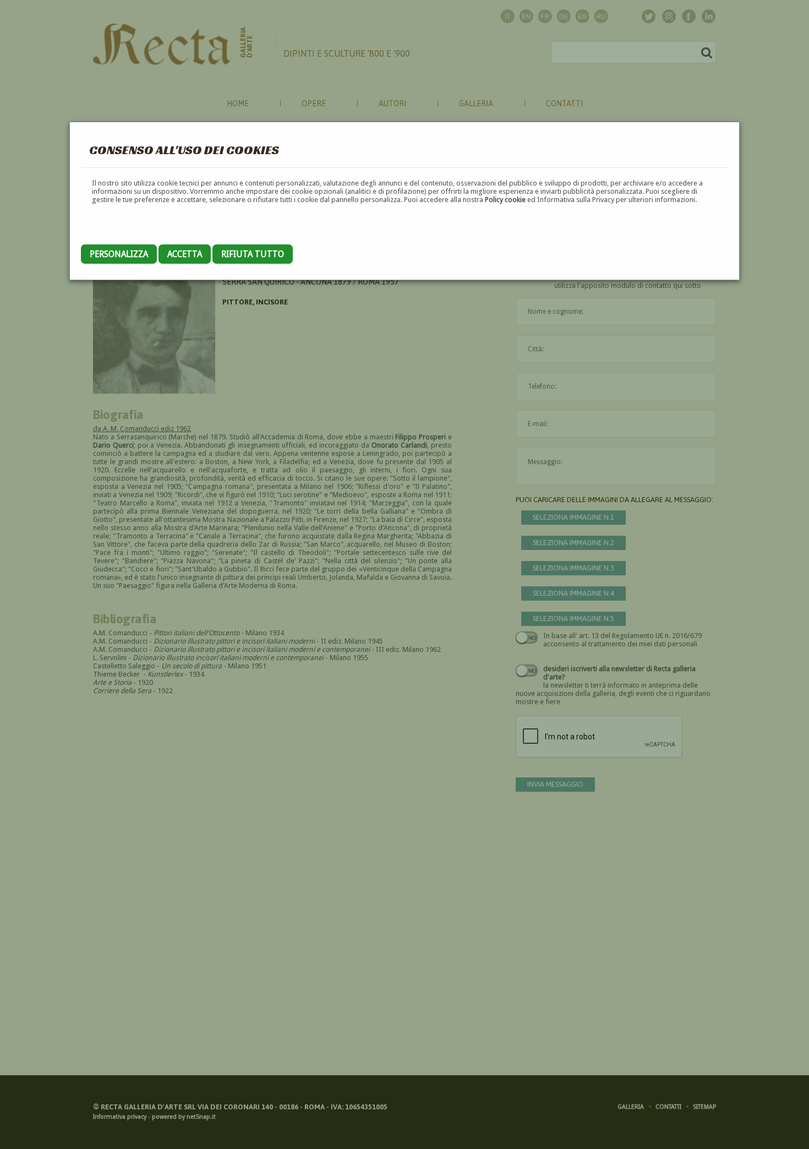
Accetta (184, 254)
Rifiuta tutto (252, 254)
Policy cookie (505, 199)
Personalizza (119, 254)
